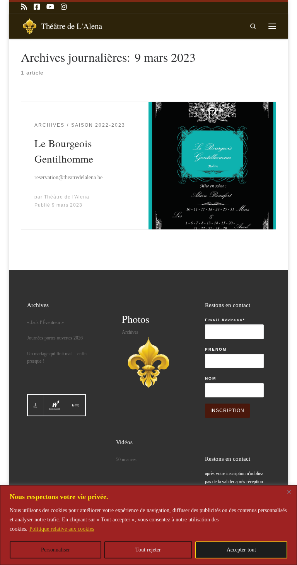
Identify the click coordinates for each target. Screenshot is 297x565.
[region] (148, 525)
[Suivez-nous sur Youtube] (50, 7)
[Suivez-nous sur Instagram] (64, 7)
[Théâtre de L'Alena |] (29, 24)
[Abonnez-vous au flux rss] (24, 7)
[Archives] (148, 362)
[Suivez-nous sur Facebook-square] (37, 7)
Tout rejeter (148, 550)
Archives (130, 332)
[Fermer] (289, 491)
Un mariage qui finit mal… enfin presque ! (57, 357)
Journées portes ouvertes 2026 (55, 338)
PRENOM (216, 349)
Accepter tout (241, 550)
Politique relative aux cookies (61, 529)
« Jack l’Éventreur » (45, 322)
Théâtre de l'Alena (66, 197)
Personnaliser (55, 550)
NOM (210, 378)
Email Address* (225, 320)
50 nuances (126, 459)
